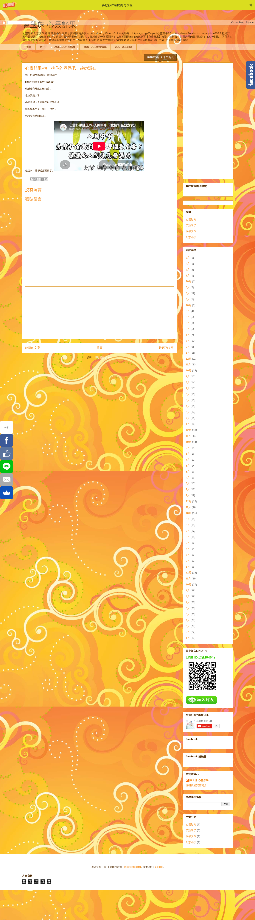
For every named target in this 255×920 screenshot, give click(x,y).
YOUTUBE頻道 (124, 46)
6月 (188, 287)
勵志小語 (191, 237)
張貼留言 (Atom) (103, 357)
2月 (188, 257)
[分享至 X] (39, 179)
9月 (188, 311)
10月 (188, 281)
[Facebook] (6, 440)
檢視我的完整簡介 (196, 785)
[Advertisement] (99, 312)
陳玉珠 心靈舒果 (199, 780)
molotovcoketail (132, 866)
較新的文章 (32, 347)
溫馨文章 (191, 231)
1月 (188, 275)
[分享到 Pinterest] (46, 179)
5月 (188, 293)
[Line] (6, 466)
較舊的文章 (166, 347)
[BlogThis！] (35, 179)
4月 (188, 263)
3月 (188, 340)
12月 (188, 358)
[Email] (6, 479)
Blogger (159, 866)
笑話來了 (191, 225)
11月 (188, 364)
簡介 (42, 46)
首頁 (29, 46)
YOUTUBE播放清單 (95, 46)
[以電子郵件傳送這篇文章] (32, 179)
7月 (188, 388)
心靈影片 (191, 219)
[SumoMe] (6, 492)
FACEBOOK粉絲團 (64, 46)
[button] (127, 5)
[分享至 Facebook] (42, 179)
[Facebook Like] (6, 453)
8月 (188, 317)
